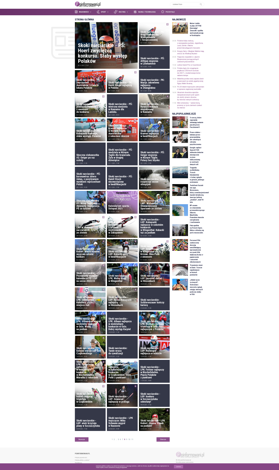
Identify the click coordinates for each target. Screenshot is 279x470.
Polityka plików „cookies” (82, 460)
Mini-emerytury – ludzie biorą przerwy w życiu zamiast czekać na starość (189, 105)
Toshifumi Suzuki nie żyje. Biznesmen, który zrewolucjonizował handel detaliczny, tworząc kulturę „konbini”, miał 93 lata (197, 193)
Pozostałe (170, 12)
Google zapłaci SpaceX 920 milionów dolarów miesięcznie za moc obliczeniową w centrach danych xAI (196, 155)
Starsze (163, 439)
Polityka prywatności (81, 457)
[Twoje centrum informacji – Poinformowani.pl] (87, 4)
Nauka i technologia (147, 12)
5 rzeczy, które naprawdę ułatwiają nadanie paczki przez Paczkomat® (196, 122)
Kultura (122, 12)
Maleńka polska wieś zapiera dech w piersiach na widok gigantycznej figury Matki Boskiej (190, 81)
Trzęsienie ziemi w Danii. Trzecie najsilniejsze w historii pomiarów (196, 270)
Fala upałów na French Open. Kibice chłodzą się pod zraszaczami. (197, 229)
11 (132, 439)
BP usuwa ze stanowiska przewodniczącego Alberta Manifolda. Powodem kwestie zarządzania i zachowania (197, 213)
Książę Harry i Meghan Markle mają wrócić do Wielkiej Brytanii (190, 52)
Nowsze (81, 439)
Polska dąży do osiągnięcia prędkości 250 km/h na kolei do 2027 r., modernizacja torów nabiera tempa (188, 71)
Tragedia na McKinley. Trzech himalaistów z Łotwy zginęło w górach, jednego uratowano (197, 175)
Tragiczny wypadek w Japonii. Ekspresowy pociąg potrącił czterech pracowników (188, 59)
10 (129, 439)
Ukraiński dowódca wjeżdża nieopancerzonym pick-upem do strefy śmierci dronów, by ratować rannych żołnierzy (188, 96)
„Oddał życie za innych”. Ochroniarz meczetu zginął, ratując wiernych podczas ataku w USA (196, 287)
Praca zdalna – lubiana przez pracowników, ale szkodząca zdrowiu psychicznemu (195, 138)
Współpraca (78, 463)
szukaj (201, 4)
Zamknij (178, 466)
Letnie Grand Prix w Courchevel (189, 65)
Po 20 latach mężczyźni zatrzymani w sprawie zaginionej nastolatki (190, 88)
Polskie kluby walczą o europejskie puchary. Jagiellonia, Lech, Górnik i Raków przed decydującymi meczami (190, 44)
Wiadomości (84, 12)
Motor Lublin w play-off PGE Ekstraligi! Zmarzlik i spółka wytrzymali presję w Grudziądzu (196, 29)
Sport (103, 12)
